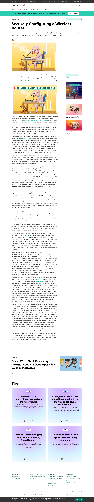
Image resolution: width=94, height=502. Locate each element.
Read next (15, 357)
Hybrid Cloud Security (71, 482)
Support (33, 9)
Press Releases (35, 494)
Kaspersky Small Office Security (36, 474)
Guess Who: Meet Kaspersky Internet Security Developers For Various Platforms (33, 364)
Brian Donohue (18, 40)
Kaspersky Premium (16, 478)
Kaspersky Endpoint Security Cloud (37, 476)
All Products (32, 478)
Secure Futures (45, 9)
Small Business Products (35, 471)
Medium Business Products (54, 471)
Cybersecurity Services (71, 476)
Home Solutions (15, 471)
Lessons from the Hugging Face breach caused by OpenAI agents (29, 437)
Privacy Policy (34, 491)
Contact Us (13, 494)
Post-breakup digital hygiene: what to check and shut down (73, 117)
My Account (78, 5)
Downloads (26, 9)
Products (13, 9)
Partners (22, 494)
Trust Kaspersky (42, 494)
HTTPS (39, 279)
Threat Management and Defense (73, 478)
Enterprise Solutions (71, 471)
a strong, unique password (28, 138)
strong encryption (24, 235)
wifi (68, 77)
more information (53, 499)
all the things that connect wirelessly (35, 81)
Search (81, 19)
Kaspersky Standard (16, 474)
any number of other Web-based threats (35, 120)
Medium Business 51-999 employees (60, 1)
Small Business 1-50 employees (44, 1)
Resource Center (29, 494)
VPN (24, 247)
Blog (38, 9)
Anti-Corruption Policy (42, 491)
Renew (20, 9)
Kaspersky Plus (15, 476)
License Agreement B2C (51, 491)
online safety (16, 19)
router (76, 74)
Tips (29, 391)
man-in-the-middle (40, 281)
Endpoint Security (70, 480)
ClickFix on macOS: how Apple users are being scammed (65, 437)
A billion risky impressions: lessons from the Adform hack (28, 399)
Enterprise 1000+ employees (76, 1)
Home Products (32, 1)
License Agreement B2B (60, 491)
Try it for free (73, 13)
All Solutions (14, 480)
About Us (18, 494)
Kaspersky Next (51, 474)
